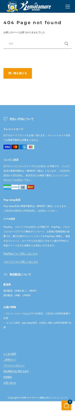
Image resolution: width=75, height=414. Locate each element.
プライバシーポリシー (14, 365)
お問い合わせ (9, 382)
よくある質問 (9, 353)
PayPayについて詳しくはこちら (20, 253)
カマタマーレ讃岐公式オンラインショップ (47, 397)
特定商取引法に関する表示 (16, 371)
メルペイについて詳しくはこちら (20, 261)
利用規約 (7, 377)
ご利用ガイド (9, 359)
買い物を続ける (17, 73)
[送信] (66, 44)
